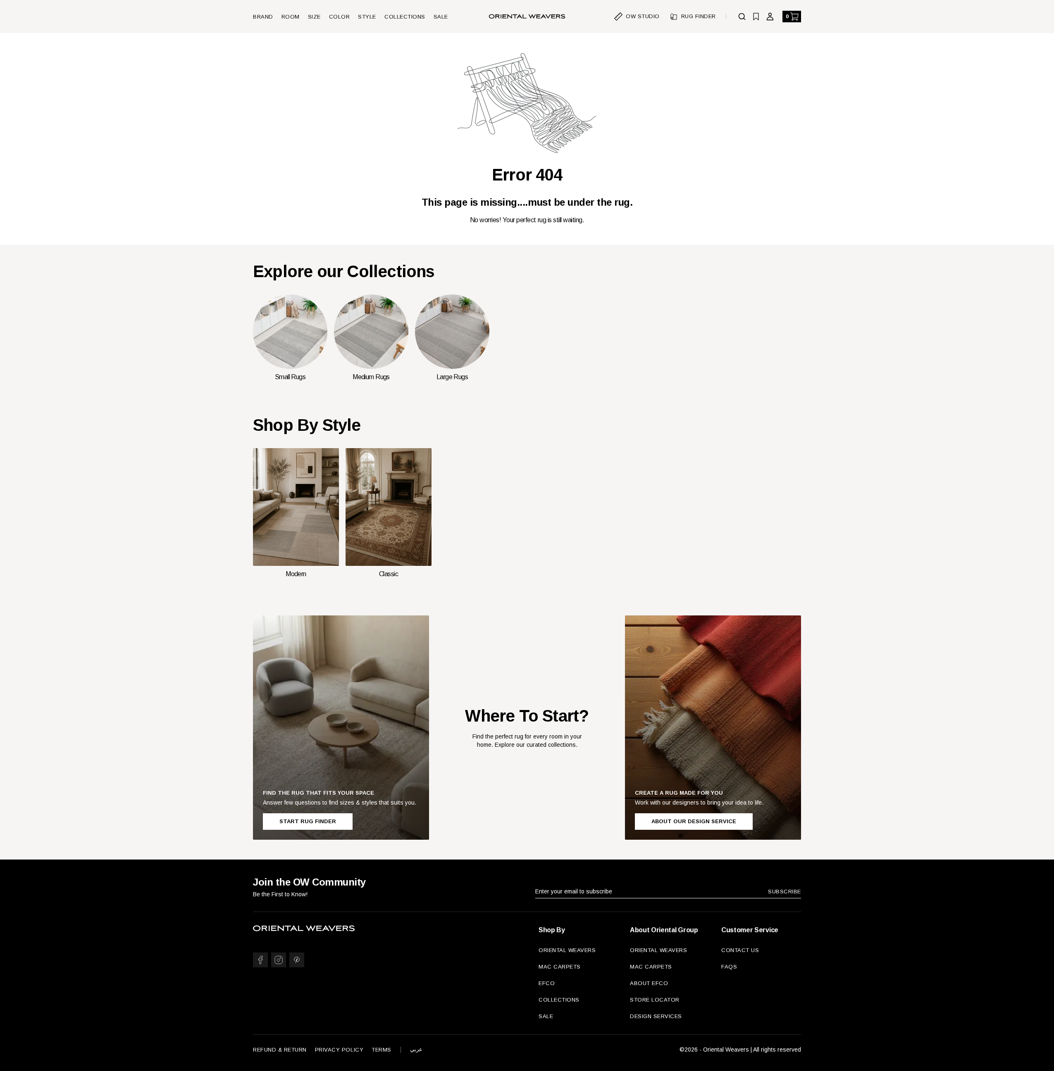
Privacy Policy (339, 1050)
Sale (441, 17)
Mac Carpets (560, 967)
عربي (416, 1049)
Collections (404, 17)
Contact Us (740, 950)
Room (290, 17)
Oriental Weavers (567, 950)
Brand (263, 17)
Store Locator (655, 1000)
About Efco (649, 983)
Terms (381, 1050)
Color (339, 17)
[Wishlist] (756, 16)
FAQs (729, 967)
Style (367, 17)
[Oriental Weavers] (527, 16)
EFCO (547, 983)
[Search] (742, 16)
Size (314, 17)
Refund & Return (280, 1050)
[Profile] (770, 16)
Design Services (656, 1016)
